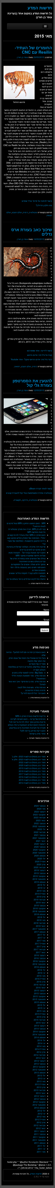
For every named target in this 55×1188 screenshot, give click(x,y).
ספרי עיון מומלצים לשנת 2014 (32, 782)
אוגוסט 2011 (39, 1142)
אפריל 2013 (40, 1084)
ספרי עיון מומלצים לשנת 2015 (32, 779)
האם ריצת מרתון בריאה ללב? (32, 730)
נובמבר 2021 (39, 835)
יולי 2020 (41, 858)
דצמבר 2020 (39, 843)
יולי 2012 (41, 1110)
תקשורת (17, 499)
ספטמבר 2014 (39, 1034)
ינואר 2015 (40, 1022)
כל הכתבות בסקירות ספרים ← (38, 787)
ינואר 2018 (40, 925)
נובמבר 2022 (39, 823)
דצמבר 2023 (39, 811)
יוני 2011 (41, 1148)
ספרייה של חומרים (37, 663)
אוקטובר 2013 (39, 1066)
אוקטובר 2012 (39, 1101)
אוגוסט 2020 (39, 855)
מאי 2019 (41, 890)
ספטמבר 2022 (39, 826)
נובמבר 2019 (39, 873)
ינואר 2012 (40, 1128)
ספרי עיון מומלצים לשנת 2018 (32, 771)
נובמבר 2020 (39, 846)
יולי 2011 (41, 1145)
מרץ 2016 (41, 981)
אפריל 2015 (40, 1013)
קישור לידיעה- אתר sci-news (39, 350)
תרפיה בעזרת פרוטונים (35, 690)
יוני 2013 (41, 1078)
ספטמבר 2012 (39, 1104)
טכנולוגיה (33, 212)
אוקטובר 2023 (39, 814)
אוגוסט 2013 (39, 1072)
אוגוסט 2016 (39, 966)
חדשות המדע (36, 1173)
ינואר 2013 (40, 1093)
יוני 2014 (41, 1043)
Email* (46, 619)
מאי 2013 (41, 1081)
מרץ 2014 (41, 1051)
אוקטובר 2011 (39, 1137)
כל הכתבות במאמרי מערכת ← (38, 738)
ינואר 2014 (40, 1057)
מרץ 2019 (41, 896)
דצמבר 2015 (39, 990)
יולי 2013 (41, 1075)
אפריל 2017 (40, 943)
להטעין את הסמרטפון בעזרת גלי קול (32, 383)
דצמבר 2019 (39, 870)
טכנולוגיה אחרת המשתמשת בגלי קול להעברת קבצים (29, 492)
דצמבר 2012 (39, 1095)
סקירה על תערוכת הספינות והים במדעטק (27, 727)
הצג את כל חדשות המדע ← (39, 583)
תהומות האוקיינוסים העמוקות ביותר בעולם (26, 724)
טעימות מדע (41, 647)
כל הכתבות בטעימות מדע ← (38, 697)
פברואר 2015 (39, 1019)
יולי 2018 (41, 917)
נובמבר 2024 (39, 805)
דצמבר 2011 (39, 1131)
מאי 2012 (41, 1116)
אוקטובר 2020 (39, 849)
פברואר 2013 (39, 1090)
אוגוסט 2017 (39, 931)
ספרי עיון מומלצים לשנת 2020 (32, 765)
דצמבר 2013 (39, 1060)
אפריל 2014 (40, 1049)
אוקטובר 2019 (39, 876)
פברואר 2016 (39, 984)
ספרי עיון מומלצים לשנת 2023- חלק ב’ (28, 756)
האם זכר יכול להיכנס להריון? (33, 693)
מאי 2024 (41, 808)
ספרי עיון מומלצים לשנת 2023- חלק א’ (28, 759)
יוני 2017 (41, 937)
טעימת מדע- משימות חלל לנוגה (31, 687)
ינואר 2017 (40, 952)
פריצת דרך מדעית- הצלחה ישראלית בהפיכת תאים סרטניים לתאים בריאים (26, 548)
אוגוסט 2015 (39, 1002)
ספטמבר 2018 (39, 911)
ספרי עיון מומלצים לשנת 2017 (32, 774)
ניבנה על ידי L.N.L (41, 1176)
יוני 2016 (41, 972)
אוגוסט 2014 (39, 1037)
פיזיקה (25, 499)
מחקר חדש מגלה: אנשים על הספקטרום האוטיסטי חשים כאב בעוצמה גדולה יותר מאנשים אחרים (27, 567)
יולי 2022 (41, 829)
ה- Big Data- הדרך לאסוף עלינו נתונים (28, 672)
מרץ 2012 (41, 1122)
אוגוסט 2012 (39, 1107)
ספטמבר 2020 (39, 852)
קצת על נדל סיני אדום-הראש (39, 354)
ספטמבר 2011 (39, 1139)
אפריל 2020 (40, 861)
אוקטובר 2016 (39, 961)
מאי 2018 (41, 920)
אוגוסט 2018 (39, 914)
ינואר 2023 (40, 820)
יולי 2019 (41, 884)
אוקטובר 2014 (39, 1031)
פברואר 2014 (39, 1054)
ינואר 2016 (40, 987)
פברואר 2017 (39, 949)
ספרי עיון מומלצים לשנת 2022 (32, 762)
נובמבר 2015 (39, 993)
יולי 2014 (41, 1040)
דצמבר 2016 (39, 955)
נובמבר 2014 (39, 1028)
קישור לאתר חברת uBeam (40, 488)
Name (46, 609)
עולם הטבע (17, 212)
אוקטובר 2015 (39, 996)
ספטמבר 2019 (39, 879)
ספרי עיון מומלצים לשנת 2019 (32, 768)
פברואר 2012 (39, 1125)
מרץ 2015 (41, 1016)
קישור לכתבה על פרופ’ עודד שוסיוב (37, 200)
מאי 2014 (41, 1046)
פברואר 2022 (39, 832)
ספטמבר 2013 (39, 1069)
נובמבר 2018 (39, 905)
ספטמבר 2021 (39, 837)
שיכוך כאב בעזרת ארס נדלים (31, 231)
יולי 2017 (41, 934)
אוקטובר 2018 (39, 908)
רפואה (17, 366)
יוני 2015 (41, 1008)
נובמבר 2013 (39, 1063)
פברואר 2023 (39, 817)
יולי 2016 (41, 969)
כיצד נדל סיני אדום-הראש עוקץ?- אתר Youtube (31, 359)
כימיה (25, 212)
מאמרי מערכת (39, 711)
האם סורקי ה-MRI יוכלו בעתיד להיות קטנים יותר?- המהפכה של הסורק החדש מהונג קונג (26, 536)
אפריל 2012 (40, 1119)
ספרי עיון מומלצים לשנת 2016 (32, 776)
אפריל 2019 (40, 893)
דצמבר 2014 (39, 1025)
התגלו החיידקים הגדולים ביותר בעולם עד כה (25, 578)
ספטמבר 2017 (39, 928)
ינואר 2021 (40, 840)
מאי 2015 (41, 1010)
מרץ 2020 (41, 864)
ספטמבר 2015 (39, 999)
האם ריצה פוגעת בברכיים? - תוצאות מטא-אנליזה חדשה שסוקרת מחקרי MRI (26, 554)
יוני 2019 (41, 887)
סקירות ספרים (39, 751)
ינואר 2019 (40, 902)
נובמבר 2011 (39, 1134)
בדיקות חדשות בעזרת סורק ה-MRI (30, 716)
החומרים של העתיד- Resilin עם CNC (33, 50)
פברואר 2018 (39, 922)
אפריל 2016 (40, 978)
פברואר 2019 (39, 899)
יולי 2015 (41, 1005)
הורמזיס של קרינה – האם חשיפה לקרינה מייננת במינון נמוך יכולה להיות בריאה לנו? (27, 720)
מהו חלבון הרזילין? (44, 205)
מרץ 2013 (41, 1087)
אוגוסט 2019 (39, 881)
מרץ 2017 (41, 946)
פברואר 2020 (39, 867)
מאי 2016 (41, 975)
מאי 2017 (41, 940)
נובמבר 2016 (39, 958)
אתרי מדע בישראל (37, 733)
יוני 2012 (41, 1113)
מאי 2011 (41, 1151)
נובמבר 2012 (39, 1098)
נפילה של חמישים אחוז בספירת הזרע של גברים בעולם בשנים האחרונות (27, 560)
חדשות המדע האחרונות (33, 518)
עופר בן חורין (22, 57)
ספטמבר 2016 (39, 964)
